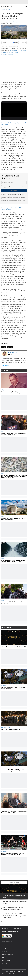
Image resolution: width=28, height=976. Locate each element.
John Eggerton (6, 22)
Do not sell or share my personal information (12, 966)
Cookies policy (5, 951)
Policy (8, 9)
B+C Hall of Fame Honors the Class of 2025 (14, 896)
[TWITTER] (9, 354)
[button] (2, 6)
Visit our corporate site (12, 931)
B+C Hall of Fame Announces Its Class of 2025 (15, 902)
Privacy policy (5, 948)
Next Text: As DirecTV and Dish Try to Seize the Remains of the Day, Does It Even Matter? (14, 915)
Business (3, 9)
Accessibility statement (7, 954)
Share (5, 42)
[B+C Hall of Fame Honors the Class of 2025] (14, 891)
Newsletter (24, 42)
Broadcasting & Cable (16, 22)
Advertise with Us (6, 960)
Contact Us (4, 963)
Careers (3, 957)
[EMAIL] (12, 354)
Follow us (16, 42)
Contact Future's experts (7, 945)
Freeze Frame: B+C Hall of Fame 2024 (14, 922)
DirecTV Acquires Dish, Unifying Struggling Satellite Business (13, 908)
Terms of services (18, 194)
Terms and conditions (7, 941)
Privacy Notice (20, 196)
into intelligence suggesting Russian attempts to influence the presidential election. (13, 52)
